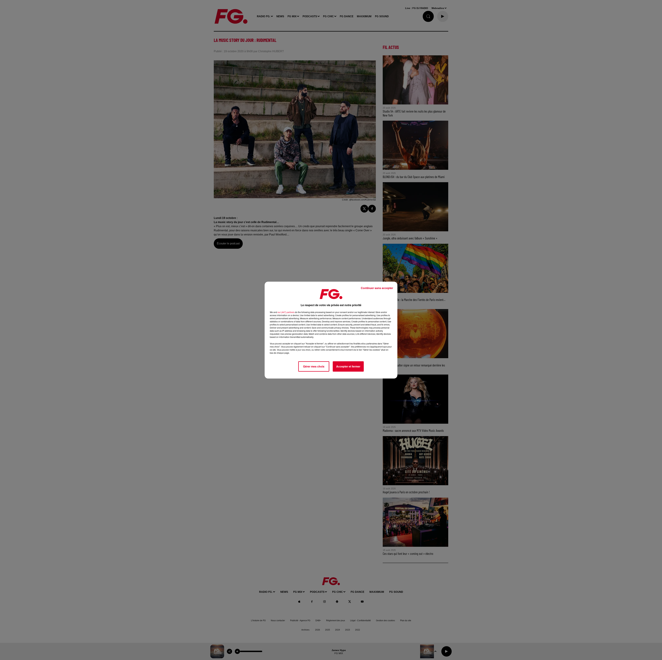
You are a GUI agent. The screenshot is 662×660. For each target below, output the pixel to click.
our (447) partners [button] (286, 312)
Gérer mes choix (313, 366)
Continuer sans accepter (377, 288)
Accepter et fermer (348, 366)
